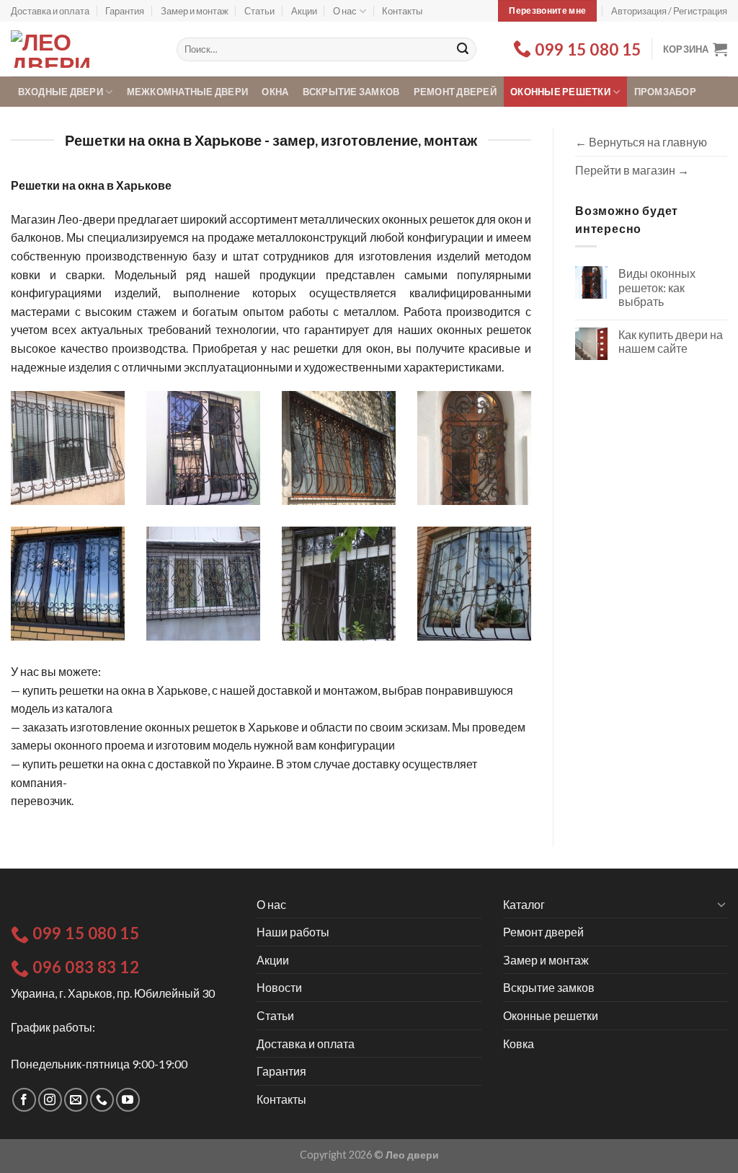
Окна (275, 91)
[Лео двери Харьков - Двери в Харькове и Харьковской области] (83, 49)
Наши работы (293, 932)
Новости (279, 987)
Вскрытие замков (351, 91)
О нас (345, 11)
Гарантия (124, 11)
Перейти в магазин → (632, 170)
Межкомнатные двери (188, 91)
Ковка (518, 1043)
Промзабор (665, 91)
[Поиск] (462, 50)
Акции (304, 11)
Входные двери (60, 91)
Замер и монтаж (194, 11)
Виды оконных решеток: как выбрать (656, 286)
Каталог (524, 904)
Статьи (259, 11)
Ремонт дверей (455, 91)
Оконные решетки (560, 91)
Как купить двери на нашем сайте (670, 341)
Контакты (402, 11)
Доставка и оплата (50, 11)
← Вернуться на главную (641, 142)
